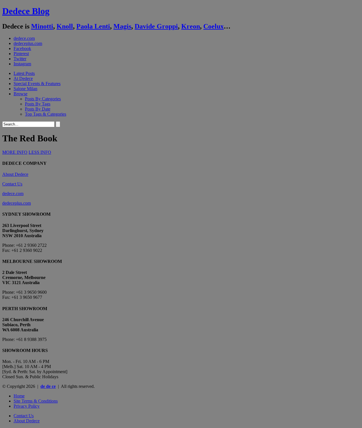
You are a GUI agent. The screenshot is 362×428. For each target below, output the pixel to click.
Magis (122, 26)
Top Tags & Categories (45, 114)
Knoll (65, 26)
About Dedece (15, 174)
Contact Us (12, 183)
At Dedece (23, 78)
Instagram (22, 63)
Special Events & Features (37, 83)
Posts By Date (37, 109)
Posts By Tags (37, 103)
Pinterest (21, 53)
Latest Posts (24, 73)
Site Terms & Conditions (36, 401)
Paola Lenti (93, 26)
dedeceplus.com (28, 43)
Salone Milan (25, 88)
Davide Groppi (156, 26)
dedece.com (24, 38)
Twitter (20, 58)
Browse (20, 93)
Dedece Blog (25, 11)
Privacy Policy (27, 406)
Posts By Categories (43, 98)
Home (19, 396)
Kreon (190, 26)
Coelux (213, 26)
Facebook (22, 48)
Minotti (42, 26)
